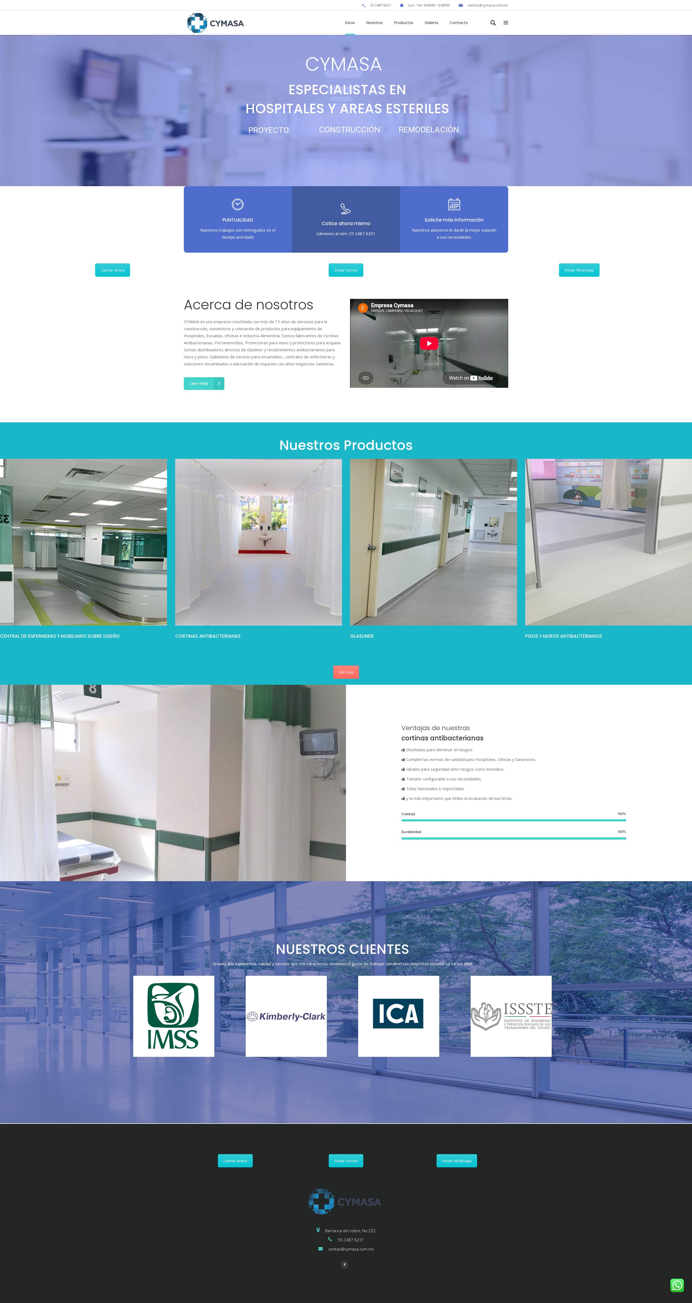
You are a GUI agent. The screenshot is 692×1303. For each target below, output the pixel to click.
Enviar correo (346, 270)
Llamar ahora (112, 270)
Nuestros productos (17, 643)
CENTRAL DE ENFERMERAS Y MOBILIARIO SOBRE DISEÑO (60, 636)
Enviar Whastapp (579, 270)
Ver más (346, 672)
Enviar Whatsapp (456, 1160)
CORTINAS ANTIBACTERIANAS (208, 636)
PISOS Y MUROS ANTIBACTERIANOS (563, 636)
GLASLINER (362, 636)
